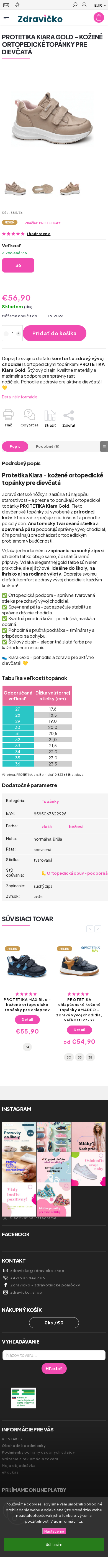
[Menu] (6, 16)
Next (98, 929)
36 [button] (18, 265)
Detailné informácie (19, 396)
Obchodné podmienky (24, 1445)
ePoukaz (10, 1472)
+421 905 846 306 (27, 1278)
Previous (90, 929)
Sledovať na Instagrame (33, 1218)
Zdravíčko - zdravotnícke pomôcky (45, 1285)
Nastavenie (54, 1531)
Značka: (43, 223)
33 (80, 1057)
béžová (76, 826)
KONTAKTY (12, 1439)
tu (80, 1521)
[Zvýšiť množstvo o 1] (18, 333)
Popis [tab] (15, 446)
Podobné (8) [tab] (48, 446)
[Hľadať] (75, 5)
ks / (54, 1322)
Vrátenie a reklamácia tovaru (30, 1459)
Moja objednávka (19, 1465)
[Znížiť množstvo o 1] (6, 333)
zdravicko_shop (26, 1292)
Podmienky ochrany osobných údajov (38, 1452)
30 (69, 1057)
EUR (98, 5)
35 (90, 1057)
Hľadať (54, 1368)
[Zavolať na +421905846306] (18, 5)
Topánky (50, 801)
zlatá (47, 826)
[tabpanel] (27, 998)
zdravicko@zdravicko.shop (37, 1270)
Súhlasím (54, 1544)
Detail (27, 1019)
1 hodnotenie (38, 234)
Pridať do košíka (54, 333)
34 (27, 1047)
